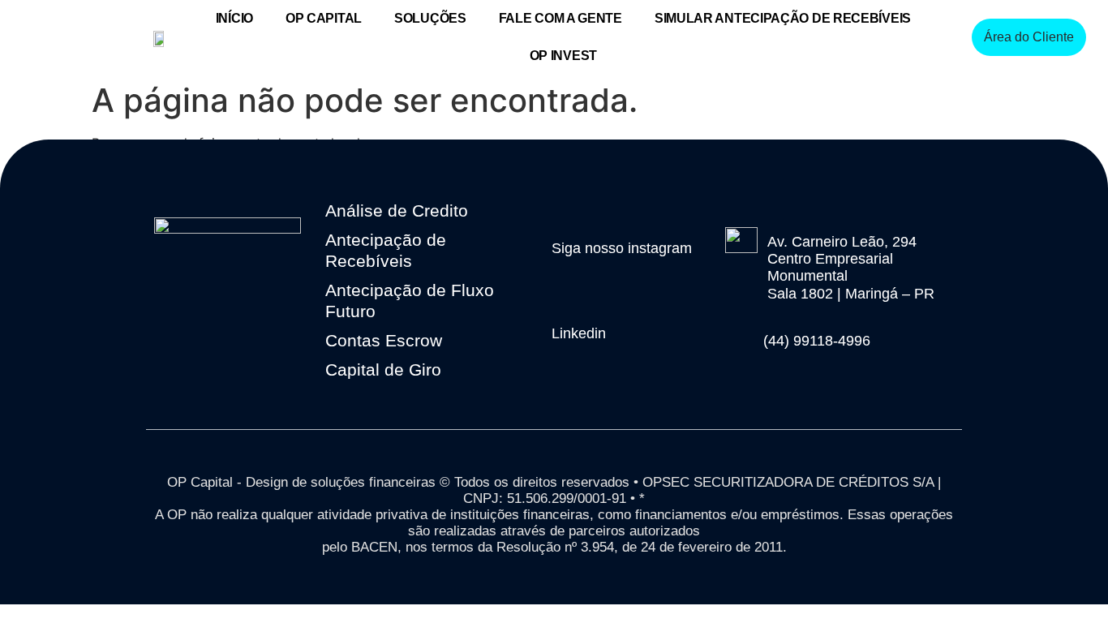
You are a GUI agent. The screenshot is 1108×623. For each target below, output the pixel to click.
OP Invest (563, 55)
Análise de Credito (396, 210)
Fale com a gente (560, 18)
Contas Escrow (383, 340)
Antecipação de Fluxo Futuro (409, 300)
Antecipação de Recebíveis (385, 250)
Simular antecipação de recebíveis (783, 18)
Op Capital (324, 18)
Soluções (430, 18)
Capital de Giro (383, 369)
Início (234, 18)
